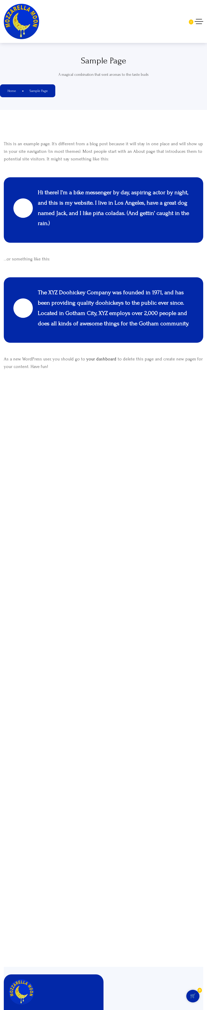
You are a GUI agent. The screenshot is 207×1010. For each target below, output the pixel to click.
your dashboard (101, 359)
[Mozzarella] (54, 21)
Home (12, 91)
